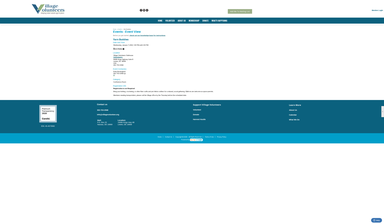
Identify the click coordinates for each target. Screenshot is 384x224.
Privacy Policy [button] (221, 137)
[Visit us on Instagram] (144, 10)
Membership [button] (194, 20)
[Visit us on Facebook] (141, 10)
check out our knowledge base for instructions (147, 35)
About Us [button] (182, 20)
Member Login (377, 10)
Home (160, 20)
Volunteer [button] (170, 20)
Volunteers (117, 57)
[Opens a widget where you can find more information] (376, 220)
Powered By (185, 139)
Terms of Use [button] (209, 137)
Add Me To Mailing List (240, 11)
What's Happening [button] (219, 20)
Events (120, 29)
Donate (205, 20)
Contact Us (168, 137)
